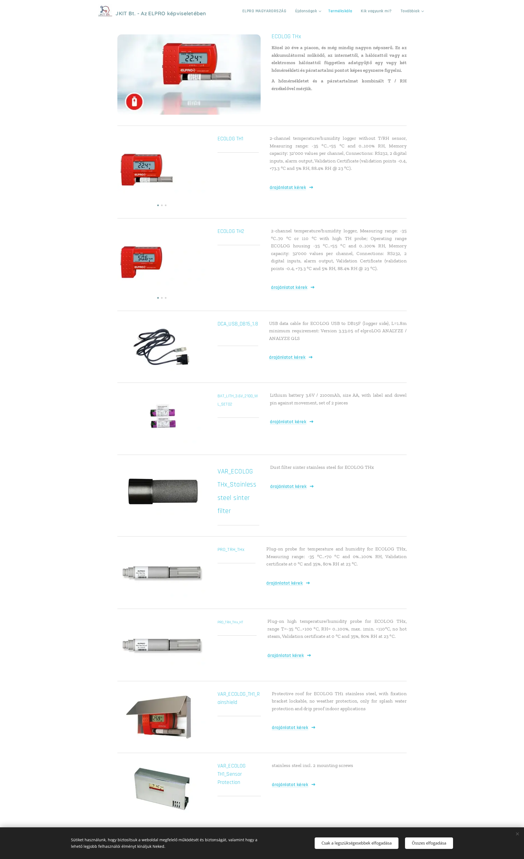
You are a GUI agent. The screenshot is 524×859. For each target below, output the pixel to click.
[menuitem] (266, 11)
